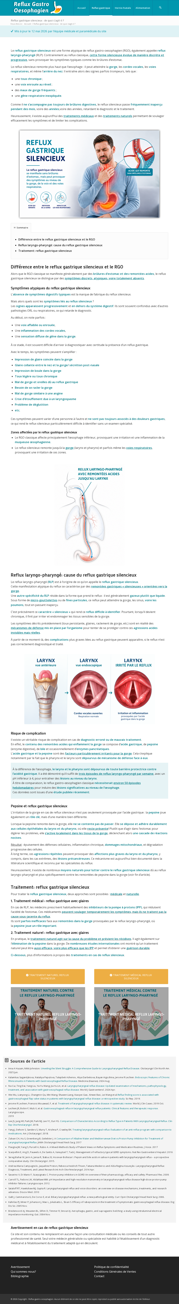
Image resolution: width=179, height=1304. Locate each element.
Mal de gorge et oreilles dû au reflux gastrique (46, 382)
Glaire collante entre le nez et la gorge (41, 365)
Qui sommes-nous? (23, 1271)
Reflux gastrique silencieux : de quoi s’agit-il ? (37, 20)
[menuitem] (81, 8)
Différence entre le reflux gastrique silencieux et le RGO (56, 239)
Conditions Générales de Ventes (115, 1271)
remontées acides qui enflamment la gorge (72, 744)
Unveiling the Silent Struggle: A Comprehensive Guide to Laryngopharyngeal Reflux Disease (90, 1068)
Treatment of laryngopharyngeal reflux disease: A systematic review (95, 1103)
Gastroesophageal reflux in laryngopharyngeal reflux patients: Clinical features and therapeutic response (101, 1108)
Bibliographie (20, 1276)
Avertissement (20, 1267)
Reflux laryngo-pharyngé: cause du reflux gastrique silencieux (60, 245)
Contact (99, 1276)
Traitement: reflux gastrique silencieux (45, 251)
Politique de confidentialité (111, 1267)
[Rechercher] (160, 8)
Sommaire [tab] (22, 227)
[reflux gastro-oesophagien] (37, 8)
